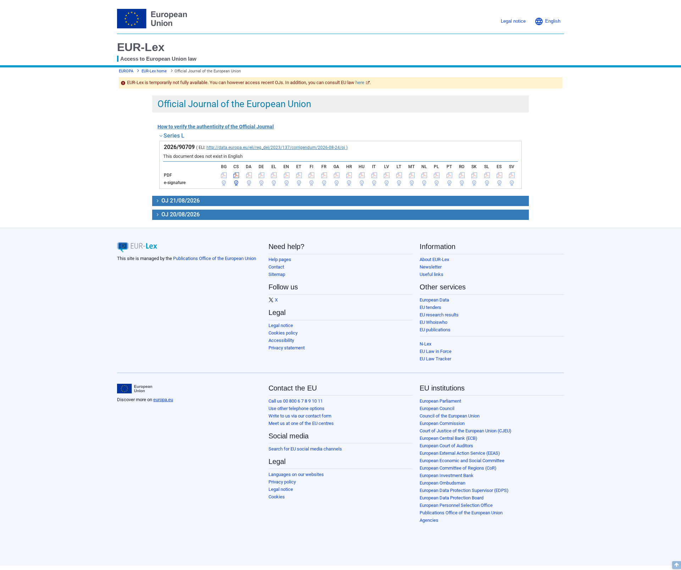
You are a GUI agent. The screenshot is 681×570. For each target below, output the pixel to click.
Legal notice (280, 325)
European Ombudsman (442, 483)
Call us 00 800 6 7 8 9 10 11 (295, 401)
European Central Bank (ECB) (448, 438)
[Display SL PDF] (487, 175)
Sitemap (276, 274)
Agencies (429, 520)
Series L (174, 135)
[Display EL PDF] (274, 175)
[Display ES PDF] (499, 175)
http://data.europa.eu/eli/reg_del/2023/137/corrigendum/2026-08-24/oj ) (277, 147)
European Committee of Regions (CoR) (458, 468)
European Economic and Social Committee (462, 460)
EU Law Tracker (435, 358)
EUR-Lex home (154, 71)
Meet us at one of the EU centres (301, 423)
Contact (276, 267)
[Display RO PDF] (462, 175)
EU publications (435, 329)
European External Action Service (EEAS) (460, 453)
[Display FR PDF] (324, 175)
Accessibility (281, 340)
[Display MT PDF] (412, 175)
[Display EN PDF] (286, 175)
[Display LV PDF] (386, 175)
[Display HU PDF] (362, 175)
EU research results (439, 314)
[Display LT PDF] (399, 175)
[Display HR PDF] (349, 175)
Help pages (279, 259)
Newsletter (431, 267)
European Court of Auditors (446, 445)
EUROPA (126, 71)
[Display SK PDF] (474, 175)
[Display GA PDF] (336, 175)
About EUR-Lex (434, 259)
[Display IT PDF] (374, 175)
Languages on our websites (296, 474)
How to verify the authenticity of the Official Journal (215, 126)
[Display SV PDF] (512, 175)
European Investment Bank (447, 475)
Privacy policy (282, 482)
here (359, 82)
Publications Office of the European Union (214, 258)
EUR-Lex (141, 47)
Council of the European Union (450, 416)
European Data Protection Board (451, 497)
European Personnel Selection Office (456, 505)
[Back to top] (676, 565)
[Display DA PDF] (249, 175)
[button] (547, 21)
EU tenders (430, 307)
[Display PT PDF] (449, 175)
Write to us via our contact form (299, 416)
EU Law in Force (436, 351)
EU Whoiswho (433, 322)
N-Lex (425, 344)
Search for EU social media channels (305, 449)
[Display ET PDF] (299, 175)
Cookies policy (283, 333)
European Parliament (440, 401)
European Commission (442, 423)
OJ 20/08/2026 (180, 214)
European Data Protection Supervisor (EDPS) (464, 490)
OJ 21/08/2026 (180, 200)
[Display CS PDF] (236, 175)
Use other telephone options (296, 408)
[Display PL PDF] (436, 175)
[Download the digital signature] (224, 182)
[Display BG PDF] (224, 175)
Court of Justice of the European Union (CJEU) (465, 430)
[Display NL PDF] (424, 175)
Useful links (431, 274)
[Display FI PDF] (311, 175)
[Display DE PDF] (261, 175)
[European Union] (134, 389)
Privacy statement (286, 347)
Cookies (276, 496)
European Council (437, 408)
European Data (434, 300)
